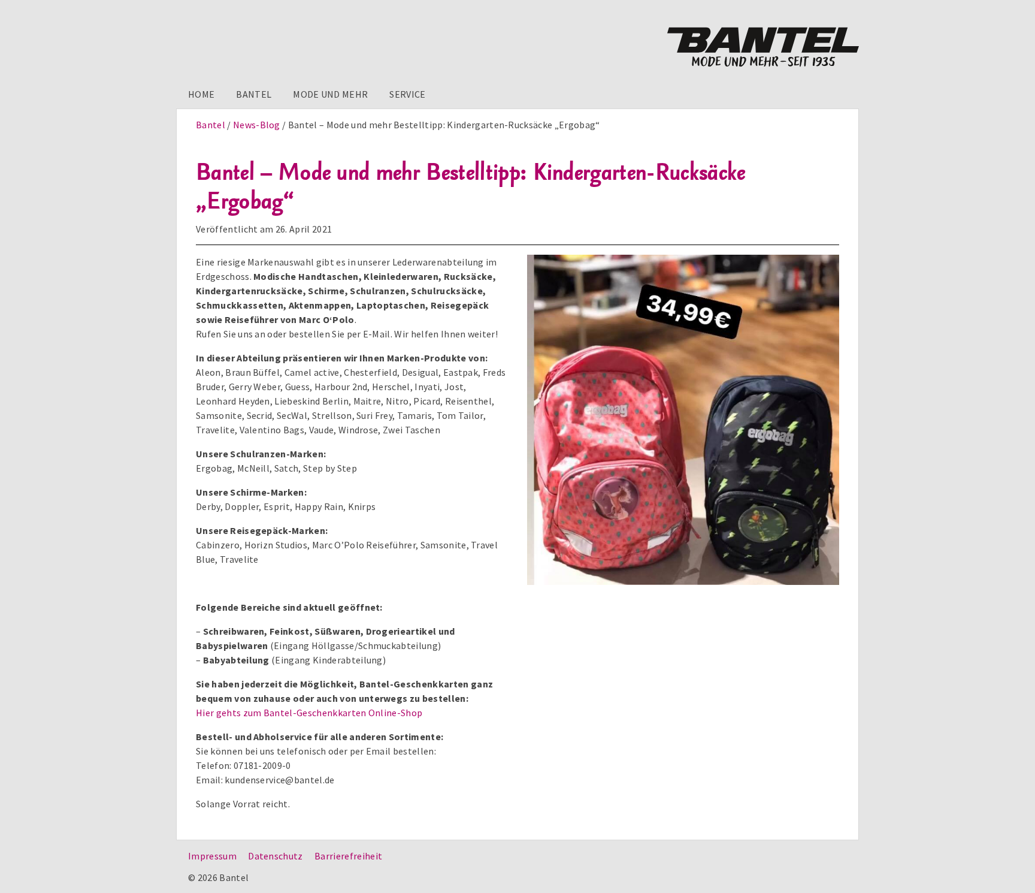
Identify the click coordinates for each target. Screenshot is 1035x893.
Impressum (212, 856)
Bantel (253, 94)
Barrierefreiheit (348, 856)
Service (407, 94)
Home (201, 94)
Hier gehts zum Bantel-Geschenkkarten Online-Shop (309, 713)
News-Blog (256, 125)
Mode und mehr (330, 94)
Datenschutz (275, 856)
